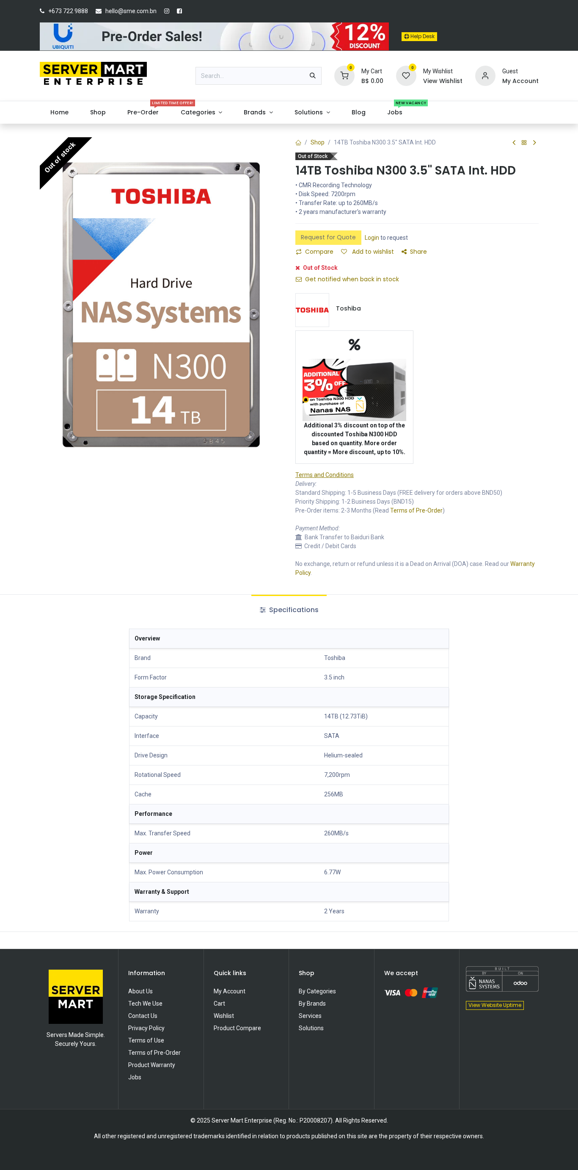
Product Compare (237, 1028)
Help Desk (422, 36)
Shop (318, 142)
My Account (229, 991)
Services (310, 1015)
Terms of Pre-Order (416, 510)
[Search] (312, 75)
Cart (219, 1003)
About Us (140, 991)
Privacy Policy (146, 1028)
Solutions (311, 1028)
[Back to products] (524, 143)
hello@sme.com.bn (131, 11)
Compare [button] (319, 251)
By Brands (312, 1003)
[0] (344, 75)
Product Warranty (151, 1065)
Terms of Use (146, 1040)
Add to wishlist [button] (372, 251)
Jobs (134, 1077)
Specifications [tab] (293, 610)
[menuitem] (60, 112)
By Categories (317, 991)
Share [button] (418, 251)
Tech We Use (145, 1003)
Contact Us (142, 1015)
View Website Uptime (494, 1005)
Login (372, 237)
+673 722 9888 (68, 11)
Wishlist (224, 1015)
